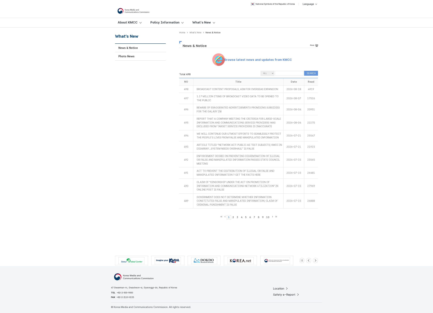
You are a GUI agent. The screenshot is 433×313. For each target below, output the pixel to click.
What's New (201, 22)
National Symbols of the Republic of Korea (275, 4)
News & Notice (128, 47)
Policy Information (164, 22)
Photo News (126, 56)
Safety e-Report (284, 294)
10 (267, 217)
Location (279, 288)
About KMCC (128, 22)
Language (309, 4)
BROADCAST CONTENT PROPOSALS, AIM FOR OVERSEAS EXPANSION (237, 89)
